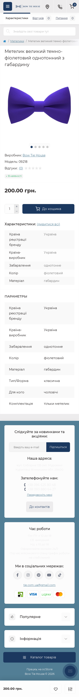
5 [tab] (47, 147)
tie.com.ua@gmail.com (39, 585)
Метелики (17, 41)
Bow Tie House (34, 155)
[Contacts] (60, 6)
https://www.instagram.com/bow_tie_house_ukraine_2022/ (28, 575)
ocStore (47, 669)
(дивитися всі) (48, 224)
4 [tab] (43, 147)
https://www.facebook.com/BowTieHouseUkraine (17, 575)
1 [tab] (32, 147)
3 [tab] (39, 147)
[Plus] (16, 206)
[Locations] (47, 6)
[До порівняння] (70, 689)
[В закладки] (55, 689)
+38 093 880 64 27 (42, 489)
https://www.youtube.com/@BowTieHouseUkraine (49, 575)
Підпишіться (58, 447)
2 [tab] (35, 147)
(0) (21, 168)
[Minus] (16, 211)
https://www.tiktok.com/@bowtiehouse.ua (59, 575)
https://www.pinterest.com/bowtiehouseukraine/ (38, 575)
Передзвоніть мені (39, 494)
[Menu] (7, 6)
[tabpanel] (39, 105)
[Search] (8, 31)
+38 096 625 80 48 (41, 485)
